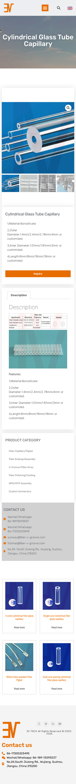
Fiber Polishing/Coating (22, 475)
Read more (19, 627)
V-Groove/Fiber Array (21, 467)
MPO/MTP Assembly (20, 483)
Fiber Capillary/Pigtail (21, 451)
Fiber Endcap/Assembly (22, 459)
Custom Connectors (20, 491)
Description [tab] (19, 295)
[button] (45, 8)
